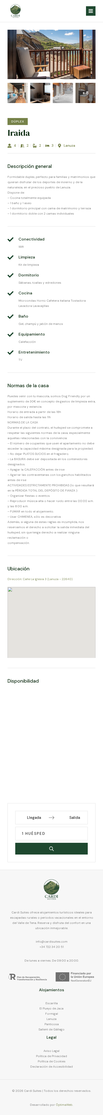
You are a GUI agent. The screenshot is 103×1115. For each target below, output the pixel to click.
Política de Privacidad (51, 1056)
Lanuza (51, 1019)
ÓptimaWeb (64, 1105)
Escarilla (52, 1003)
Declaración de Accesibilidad (51, 1067)
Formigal (51, 1014)
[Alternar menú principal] (91, 11)
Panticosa (51, 1024)
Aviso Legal (52, 1051)
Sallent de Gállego (51, 1029)
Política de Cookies (52, 1061)
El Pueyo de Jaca (52, 1008)
